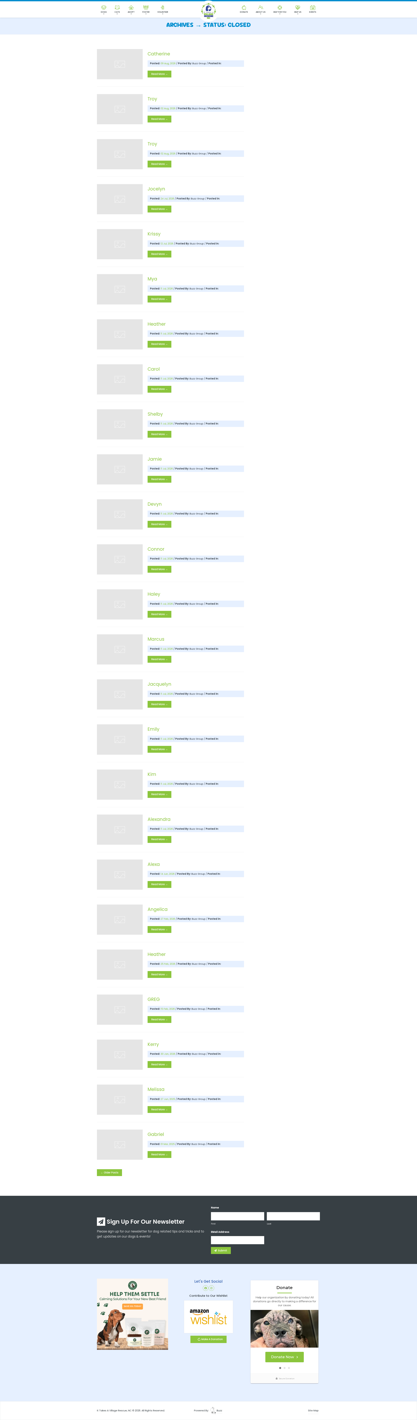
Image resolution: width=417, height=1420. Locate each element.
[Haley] (120, 604)
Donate (244, 12)
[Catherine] (120, 64)
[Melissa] (120, 1100)
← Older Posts (109, 1172)
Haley (154, 594)
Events (312, 12)
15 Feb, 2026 (168, 1009)
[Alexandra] (120, 830)
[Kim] (120, 785)
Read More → (159, 74)
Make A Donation (212, 1339)
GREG (154, 999)
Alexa (154, 864)
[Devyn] (120, 514)
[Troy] (120, 109)
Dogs (104, 12)
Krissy (154, 234)
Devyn (155, 504)
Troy (152, 99)
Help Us (297, 12)
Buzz (219, 1410)
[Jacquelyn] (120, 694)
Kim (152, 774)
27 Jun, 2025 (168, 1099)
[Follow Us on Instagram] (211, 1288)
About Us (261, 12)
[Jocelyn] (120, 199)
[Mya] (120, 289)
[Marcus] (120, 649)
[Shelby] (120, 424)
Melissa (156, 1089)
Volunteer (162, 12)
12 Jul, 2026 (167, 243)
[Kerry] (120, 1055)
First (213, 1223)
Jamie (155, 459)
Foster (146, 12)
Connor (156, 549)
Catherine (159, 54)
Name (215, 1207)
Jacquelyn (159, 684)
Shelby (155, 414)
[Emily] (120, 739)
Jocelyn (156, 189)
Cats (117, 12)
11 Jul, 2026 (167, 288)
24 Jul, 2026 (168, 198)
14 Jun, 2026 (168, 874)
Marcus (156, 639)
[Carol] (120, 379)
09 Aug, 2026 (168, 63)
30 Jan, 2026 (168, 1054)
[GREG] (120, 1010)
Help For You (279, 12)
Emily (153, 729)
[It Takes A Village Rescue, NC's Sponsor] (132, 1314)
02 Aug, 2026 (168, 108)
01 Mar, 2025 (168, 1144)
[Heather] (120, 334)
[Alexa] (120, 875)
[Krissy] (120, 244)
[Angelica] (120, 920)
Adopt (131, 12)
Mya (152, 279)
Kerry (153, 1044)
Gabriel (156, 1134)
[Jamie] (120, 469)
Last (269, 1223)
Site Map (313, 1410)
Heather (157, 324)
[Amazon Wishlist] (208, 1316)
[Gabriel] (120, 1145)
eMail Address (220, 1232)
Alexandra (159, 819)
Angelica (158, 909)
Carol (154, 369)
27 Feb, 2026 (168, 919)
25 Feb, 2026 (168, 964)
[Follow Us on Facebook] (205, 1288)
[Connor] (120, 559)
